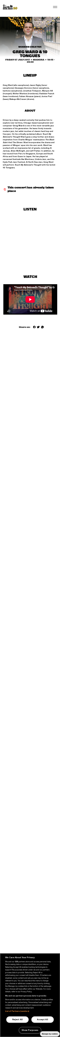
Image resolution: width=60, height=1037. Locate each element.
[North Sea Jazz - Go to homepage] (10, 7)
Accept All (42, 1019)
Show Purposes (30, 1030)
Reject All (17, 1019)
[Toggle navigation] (55, 7)
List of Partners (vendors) (17, 1011)
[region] (30, 995)
